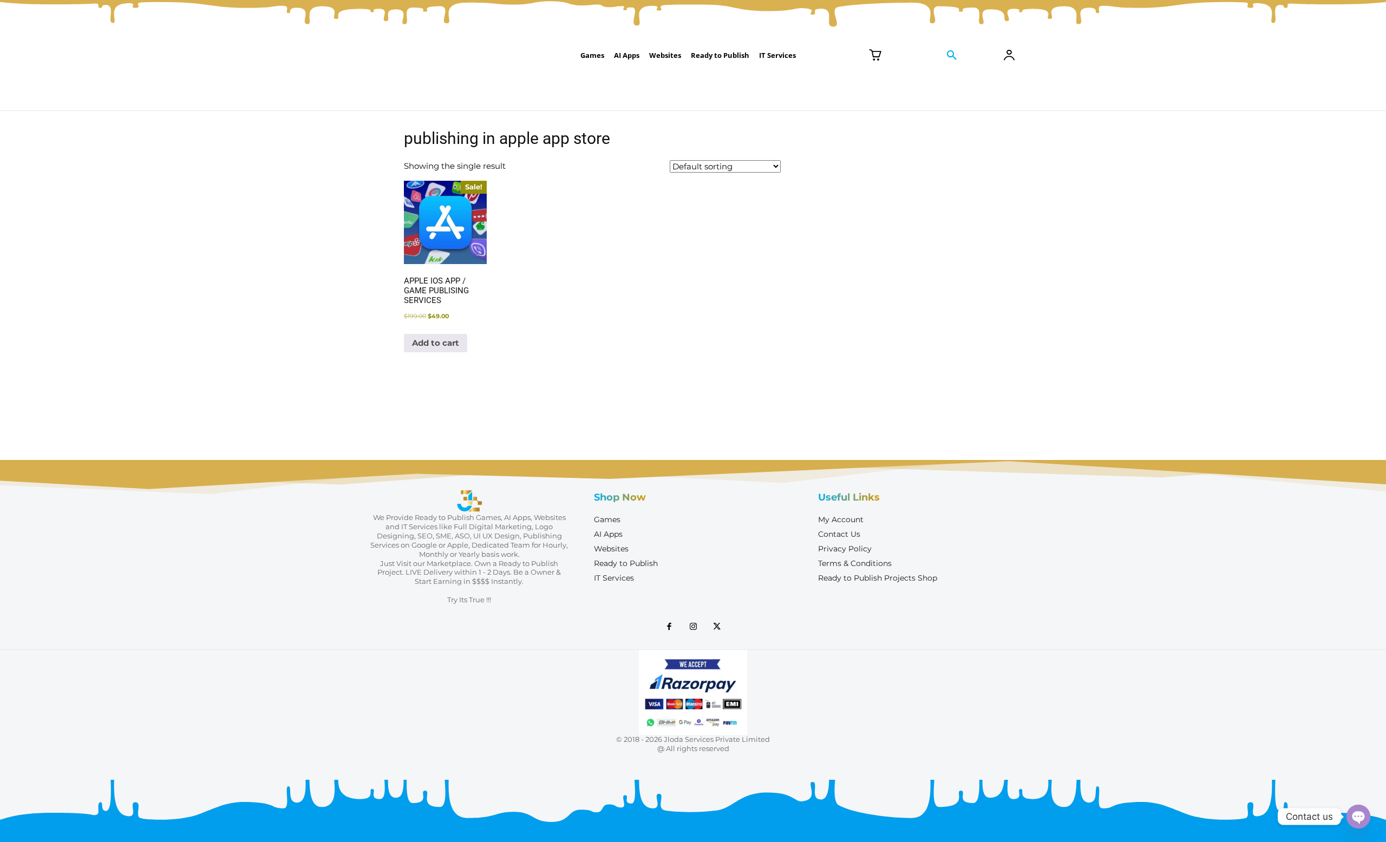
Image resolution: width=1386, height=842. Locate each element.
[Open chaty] (1358, 816)
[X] (717, 627)
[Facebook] (669, 627)
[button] (952, 56)
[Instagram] (693, 627)
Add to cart (435, 343)
